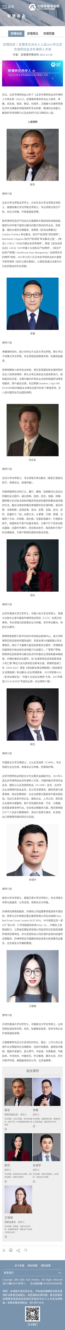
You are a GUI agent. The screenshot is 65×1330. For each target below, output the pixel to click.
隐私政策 (46, 1265)
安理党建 (48, 33)
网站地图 (32, 1265)
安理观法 (32, 33)
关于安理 (19, 1265)
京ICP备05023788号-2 (14, 1283)
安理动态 (16, 33)
